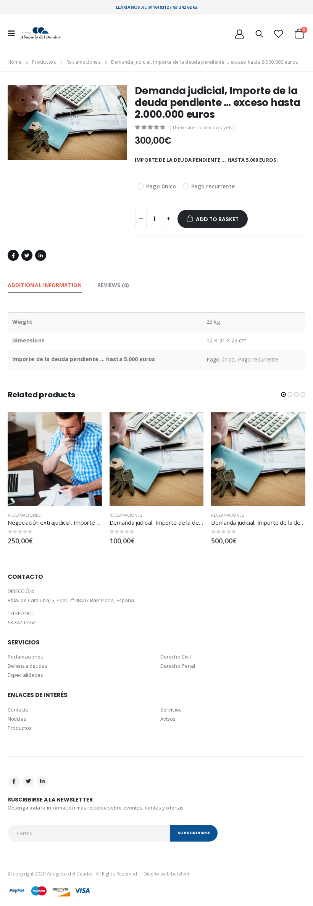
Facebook (13, 255)
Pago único (161, 186)
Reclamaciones (24, 515)
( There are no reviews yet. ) (201, 127)
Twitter (26, 255)
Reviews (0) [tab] (113, 285)
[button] (283, 394)
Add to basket (217, 219)
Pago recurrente (213, 186)
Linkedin (42, 781)
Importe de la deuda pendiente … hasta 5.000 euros (146, 159)
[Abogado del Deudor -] (41, 33)
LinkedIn (40, 255)
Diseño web (157, 874)
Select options (89, 425)
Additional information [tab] (45, 285)
